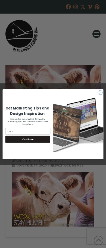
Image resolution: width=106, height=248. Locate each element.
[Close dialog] (100, 92)
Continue (27, 139)
